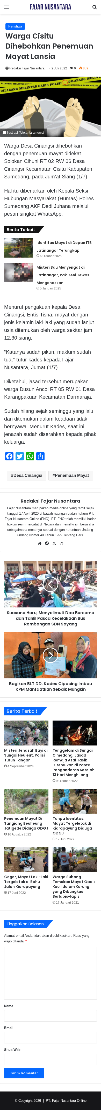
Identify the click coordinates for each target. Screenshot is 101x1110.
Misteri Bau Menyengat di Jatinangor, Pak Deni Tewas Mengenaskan (63, 275)
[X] (54, 543)
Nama (8, 1006)
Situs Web (12, 1050)
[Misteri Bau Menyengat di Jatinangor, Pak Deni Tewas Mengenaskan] (18, 272)
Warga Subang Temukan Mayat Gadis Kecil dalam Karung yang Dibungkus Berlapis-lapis (74, 886)
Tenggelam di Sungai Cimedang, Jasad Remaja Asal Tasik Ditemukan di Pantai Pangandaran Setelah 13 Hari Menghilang (74, 762)
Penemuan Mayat (72, 475)
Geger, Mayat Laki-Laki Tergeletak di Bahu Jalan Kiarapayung (26, 881)
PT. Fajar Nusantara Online (66, 1101)
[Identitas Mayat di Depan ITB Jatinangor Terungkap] (18, 248)
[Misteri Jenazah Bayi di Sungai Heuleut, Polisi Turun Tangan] (26, 733)
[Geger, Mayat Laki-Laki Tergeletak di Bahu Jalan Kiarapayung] (26, 859)
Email (8, 1028)
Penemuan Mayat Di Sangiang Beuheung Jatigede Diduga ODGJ (26, 823)
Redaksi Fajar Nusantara (27, 68)
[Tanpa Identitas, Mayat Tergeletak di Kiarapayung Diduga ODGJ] (75, 801)
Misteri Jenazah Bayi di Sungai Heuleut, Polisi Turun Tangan (26, 755)
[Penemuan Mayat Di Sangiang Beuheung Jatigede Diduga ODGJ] (26, 801)
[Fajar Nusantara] (50, 7)
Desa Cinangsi (27, 475)
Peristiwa (15, 26)
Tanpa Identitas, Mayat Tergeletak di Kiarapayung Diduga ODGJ (72, 826)
